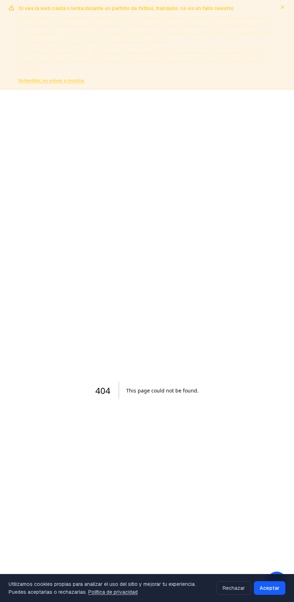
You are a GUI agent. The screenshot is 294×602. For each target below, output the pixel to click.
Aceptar (270, 588)
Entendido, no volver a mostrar (52, 81)
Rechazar (234, 588)
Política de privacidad (113, 592)
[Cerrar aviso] (282, 7)
